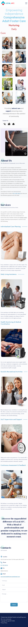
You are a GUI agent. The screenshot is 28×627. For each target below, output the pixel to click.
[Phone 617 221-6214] (5, 123)
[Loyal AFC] (8, 3)
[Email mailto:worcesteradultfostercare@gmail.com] (13, 123)
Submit (14, 604)
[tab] (14, 227)
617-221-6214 (16, 193)
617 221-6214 (4, 565)
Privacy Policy (4, 623)
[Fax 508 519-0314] (9, 123)
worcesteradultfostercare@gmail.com (10, 576)
